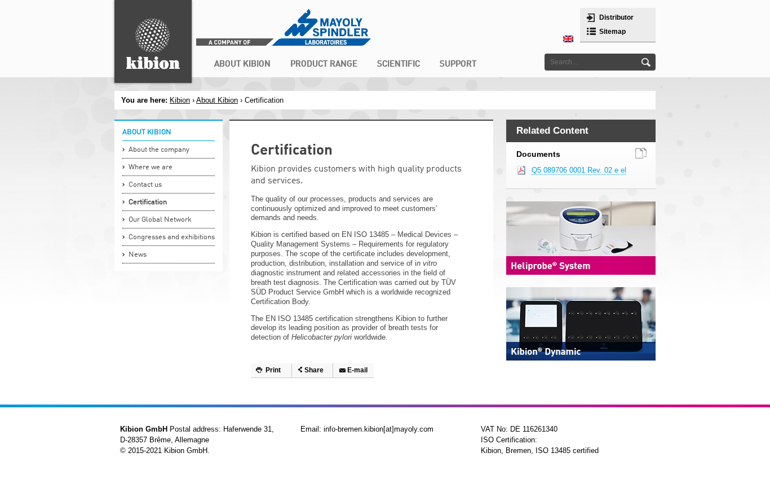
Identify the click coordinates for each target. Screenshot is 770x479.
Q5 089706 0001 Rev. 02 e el (579, 170)
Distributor (616, 17)
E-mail (357, 370)
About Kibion (217, 100)
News (138, 254)
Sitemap (612, 32)
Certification (148, 202)
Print (273, 370)
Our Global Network (160, 219)
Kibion (180, 100)
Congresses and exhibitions (172, 237)
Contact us (145, 184)
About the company (159, 149)
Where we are (150, 167)
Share (314, 370)
